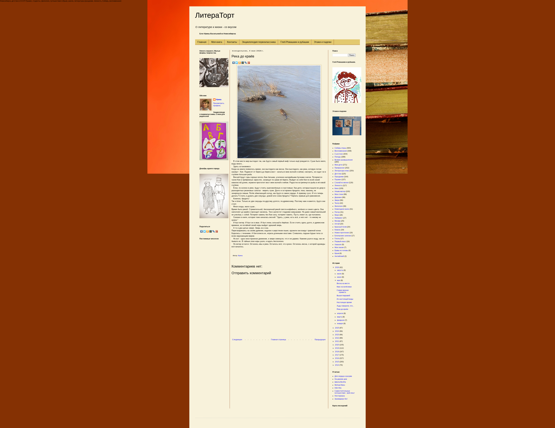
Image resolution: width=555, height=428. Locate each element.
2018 (337, 352)
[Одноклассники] (239, 63)
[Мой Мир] (242, 63)
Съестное (339, 154)
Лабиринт (339, 218)
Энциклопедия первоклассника (259, 42)
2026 (337, 267)
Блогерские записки (343, 236)
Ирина (218, 100)
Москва (338, 221)
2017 (337, 355)
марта (340, 317)
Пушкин (338, 180)
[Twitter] (236, 63)
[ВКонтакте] (233, 63)
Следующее (237, 340)
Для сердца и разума (343, 376)
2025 (337, 328)
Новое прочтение (342, 233)
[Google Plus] (248, 63)
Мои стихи (339, 194)
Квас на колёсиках (344, 287)
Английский (339, 256)
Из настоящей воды (345, 299)
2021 (337, 341)
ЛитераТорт (214, 15)
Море (337, 215)
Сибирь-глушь (340, 148)
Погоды (338, 157)
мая (339, 280)
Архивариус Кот (341, 399)
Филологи (339, 206)
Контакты (232, 42)
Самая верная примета (343, 291)
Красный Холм (341, 227)
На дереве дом (341, 379)
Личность (338, 185)
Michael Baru (340, 385)
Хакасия (338, 245)
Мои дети (338, 165)
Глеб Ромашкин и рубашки (295, 42)
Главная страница (278, 340)
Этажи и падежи (322, 42)
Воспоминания (341, 151)
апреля (340, 313)
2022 (337, 338)
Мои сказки (339, 247)
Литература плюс (342, 171)
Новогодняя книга (342, 209)
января (340, 324)
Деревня (338, 197)
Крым (337, 253)
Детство (338, 174)
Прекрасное (340, 168)
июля (339, 274)
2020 (337, 345)
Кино (337, 188)
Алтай (337, 224)
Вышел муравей (343, 296)
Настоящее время (344, 302)
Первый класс (340, 241)
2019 (337, 348)
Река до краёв (342, 309)
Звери (337, 200)
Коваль (337, 230)
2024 (337, 331)
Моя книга (216, 42)
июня (339, 277)
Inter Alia (338, 388)
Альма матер (340, 191)
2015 (337, 362)
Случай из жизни (341, 183)
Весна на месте (343, 283)
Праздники (339, 177)
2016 (337, 358)
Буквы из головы (341, 250)
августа (340, 270)
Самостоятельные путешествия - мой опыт (345, 392)
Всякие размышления (344, 160)
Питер (337, 212)
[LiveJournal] (245, 63)
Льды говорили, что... (345, 306)
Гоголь (337, 239)
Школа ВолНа (340, 382)
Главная (201, 42)
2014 (337, 365)
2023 (337, 335)
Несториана (340, 396)
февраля (341, 320)
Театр (337, 203)
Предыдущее (320, 340)
